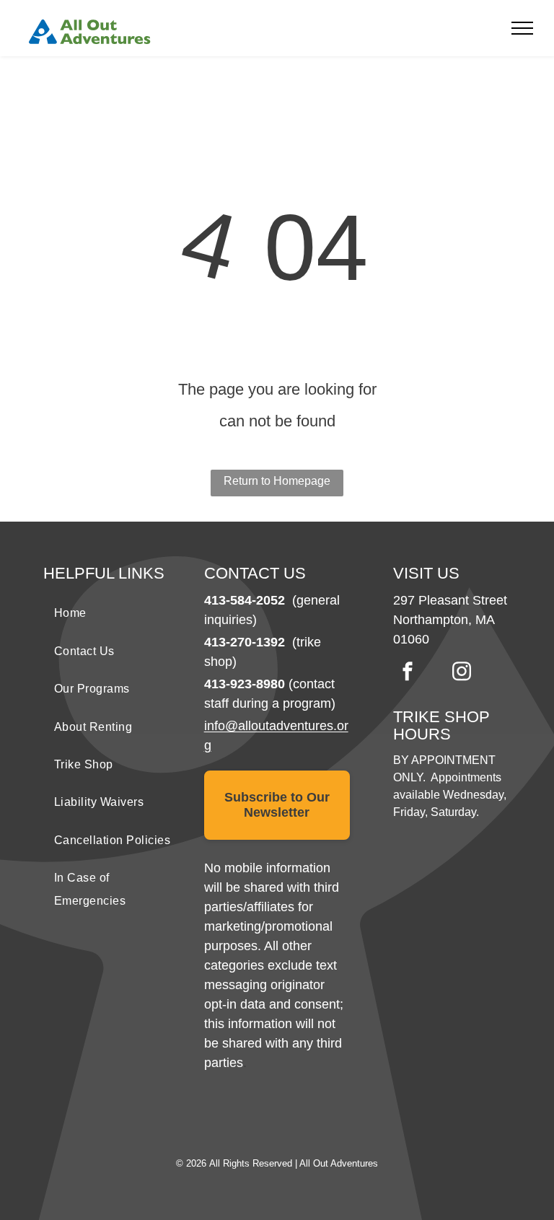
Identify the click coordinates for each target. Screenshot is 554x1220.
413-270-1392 (244, 642)
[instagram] (461, 673)
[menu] (522, 28)
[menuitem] (116, 613)
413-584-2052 (244, 600)
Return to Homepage (277, 481)
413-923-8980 (244, 684)
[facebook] (407, 673)
